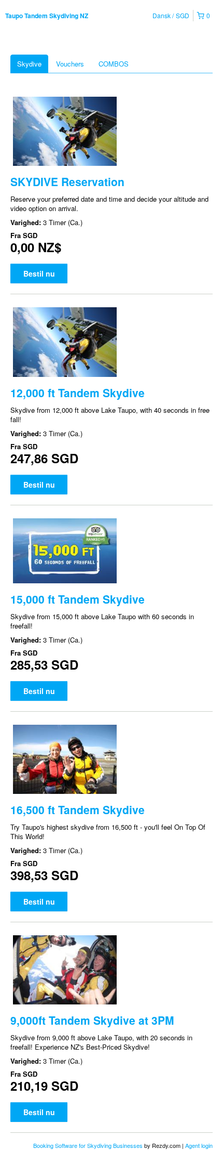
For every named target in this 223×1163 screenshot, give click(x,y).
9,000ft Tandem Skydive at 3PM (92, 1020)
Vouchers (70, 64)
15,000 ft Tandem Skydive (77, 599)
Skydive (29, 64)
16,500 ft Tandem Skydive (77, 809)
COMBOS (114, 64)
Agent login (199, 1145)
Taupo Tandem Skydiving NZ (46, 15)
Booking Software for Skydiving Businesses (88, 1145)
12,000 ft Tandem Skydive (77, 392)
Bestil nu (39, 273)
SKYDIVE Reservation (67, 181)
